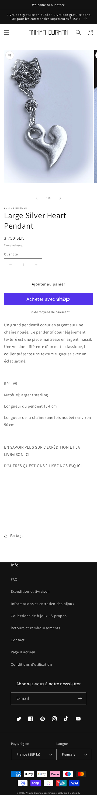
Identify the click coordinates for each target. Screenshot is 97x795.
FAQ (14, 579)
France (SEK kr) (28, 754)
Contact (18, 640)
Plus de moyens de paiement (48, 312)
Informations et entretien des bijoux (42, 603)
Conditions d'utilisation (31, 664)
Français (68, 754)
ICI (27, 454)
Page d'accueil (23, 652)
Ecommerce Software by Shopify (62, 792)
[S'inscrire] (80, 698)
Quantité (11, 254)
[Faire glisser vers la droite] (60, 198)
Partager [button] (17, 535)
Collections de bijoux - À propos (39, 615)
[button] (7, 32)
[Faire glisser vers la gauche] (37, 198)
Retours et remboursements (35, 627)
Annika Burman (35, 792)
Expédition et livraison (30, 591)
